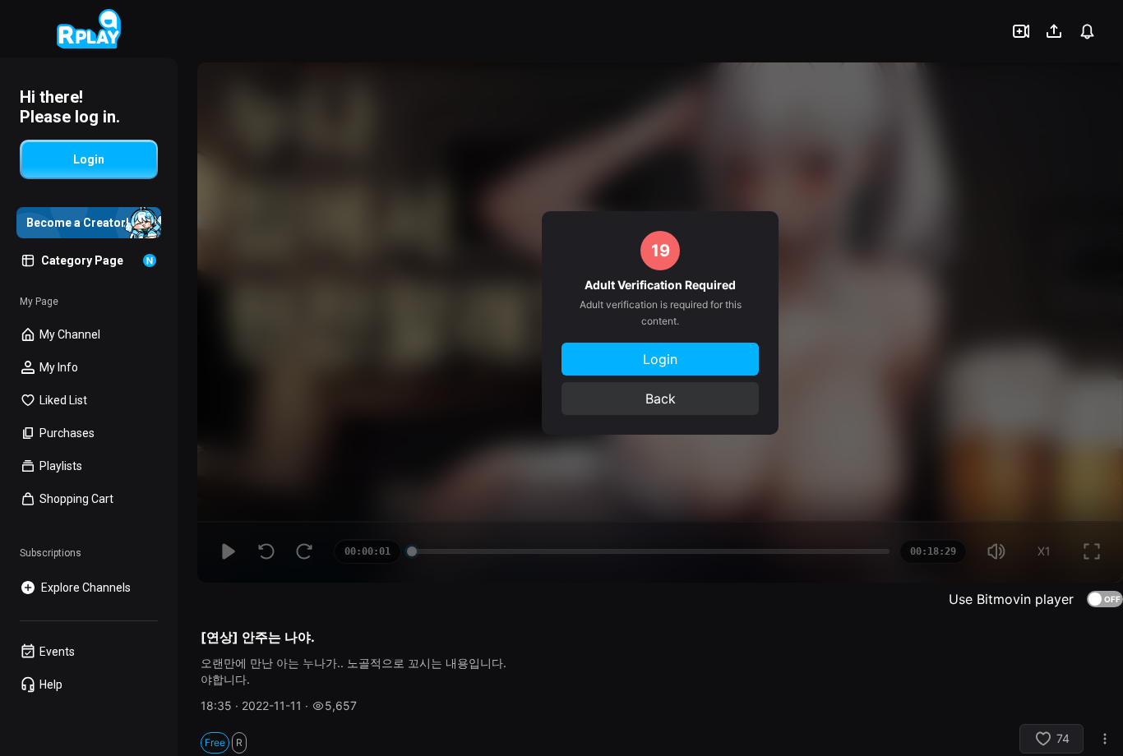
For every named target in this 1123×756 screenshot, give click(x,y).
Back (660, 398)
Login (660, 359)
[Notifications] (1086, 31)
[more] (1105, 739)
